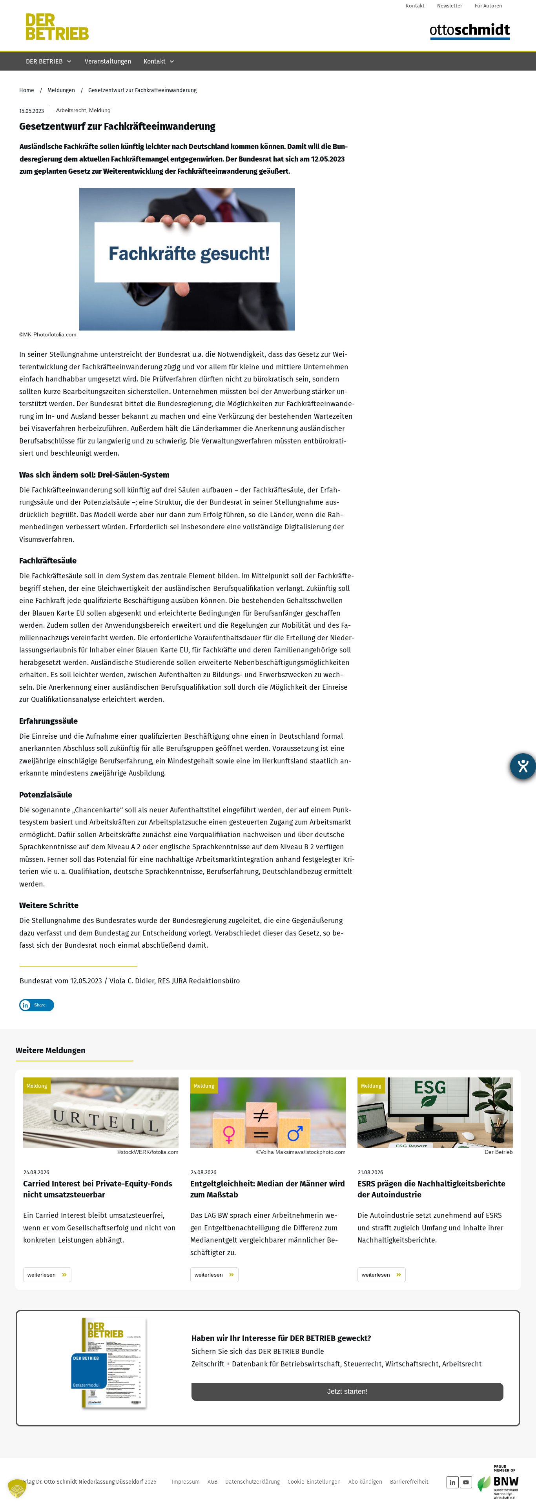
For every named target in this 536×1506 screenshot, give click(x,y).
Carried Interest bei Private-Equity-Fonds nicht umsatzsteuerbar (101, 1180)
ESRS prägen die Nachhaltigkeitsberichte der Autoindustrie (435, 1180)
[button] (17, 1488)
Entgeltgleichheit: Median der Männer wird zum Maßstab (268, 1180)
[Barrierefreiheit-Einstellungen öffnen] (523, 766)
